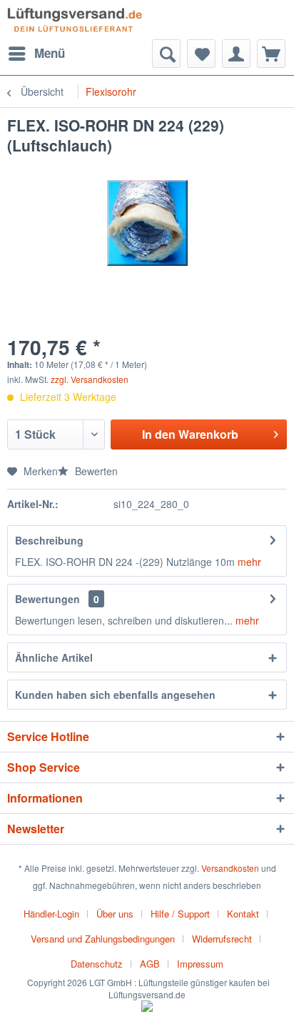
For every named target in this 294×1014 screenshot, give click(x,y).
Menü (49, 52)
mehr (248, 562)
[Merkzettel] (201, 53)
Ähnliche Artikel (54, 657)
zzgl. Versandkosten (89, 379)
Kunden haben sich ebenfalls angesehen (115, 694)
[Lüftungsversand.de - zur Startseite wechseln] (74, 19)
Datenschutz (97, 963)
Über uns (114, 913)
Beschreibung (49, 540)
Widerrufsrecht (222, 938)
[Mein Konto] (236, 53)
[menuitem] (36, 53)
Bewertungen (47, 599)
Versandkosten (230, 868)
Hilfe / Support (180, 913)
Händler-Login (51, 913)
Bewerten (95, 471)
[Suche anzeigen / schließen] (166, 53)
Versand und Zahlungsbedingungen (103, 938)
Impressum (200, 963)
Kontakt (243, 913)
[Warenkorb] (271, 53)
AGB (150, 963)
